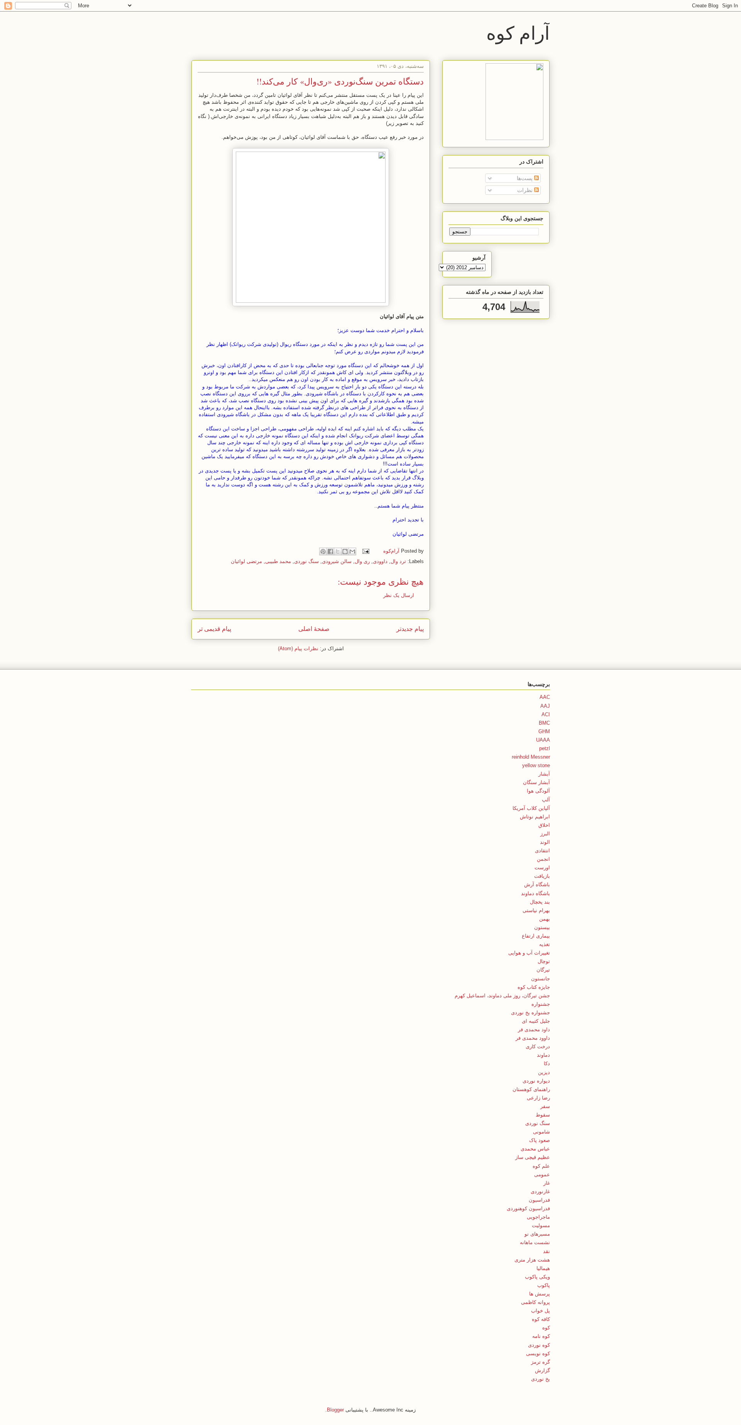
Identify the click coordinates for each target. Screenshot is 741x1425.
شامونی (541, 1132)
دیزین (544, 1072)
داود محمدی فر (534, 1029)
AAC (545, 697)
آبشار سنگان (536, 782)
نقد (546, 1251)
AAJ (545, 706)
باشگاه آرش (537, 884)
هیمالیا (543, 1268)
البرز (545, 833)
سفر (545, 1106)
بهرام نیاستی (536, 910)
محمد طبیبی (278, 561)
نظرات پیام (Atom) (298, 648)
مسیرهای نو (537, 1234)
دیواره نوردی (536, 1081)
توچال (544, 961)
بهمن (544, 919)
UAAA (543, 740)
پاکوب (543, 1285)
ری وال (362, 561)
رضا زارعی (538, 1098)
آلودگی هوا (538, 791)
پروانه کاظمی (535, 1302)
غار (546, 1183)
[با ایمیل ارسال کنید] (352, 551)
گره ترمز (540, 1362)
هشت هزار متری (532, 1260)
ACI (545, 714)
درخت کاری (538, 1046)
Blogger (335, 1410)
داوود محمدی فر (533, 1038)
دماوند (543, 1055)
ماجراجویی (538, 1217)
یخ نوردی (540, 1379)
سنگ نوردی (306, 561)
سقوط (543, 1115)
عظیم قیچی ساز (532, 1157)
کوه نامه (541, 1336)
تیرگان (543, 970)
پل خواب (540, 1311)
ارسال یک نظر (398, 595)
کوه (546, 1328)
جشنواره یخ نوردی (530, 1012)
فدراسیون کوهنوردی (528, 1208)
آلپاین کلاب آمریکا (531, 808)
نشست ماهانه (535, 1242)
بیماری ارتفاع (536, 936)
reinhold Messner (531, 757)
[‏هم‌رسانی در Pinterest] (323, 551)
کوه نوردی (539, 1345)
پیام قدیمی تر (214, 629)
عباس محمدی (535, 1149)
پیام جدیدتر (410, 629)
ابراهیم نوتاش (535, 817)
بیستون (542, 927)
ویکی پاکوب (537, 1277)
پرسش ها (539, 1294)
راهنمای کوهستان (531, 1089)
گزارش (542, 1370)
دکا (547, 1063)
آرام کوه (518, 32)
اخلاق (544, 825)
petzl (544, 748)
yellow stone (536, 765)
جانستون (540, 978)
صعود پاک (539, 1140)
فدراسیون (539, 1200)
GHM (544, 731)
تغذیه (544, 944)
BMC (544, 723)
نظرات (525, 190)
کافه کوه (541, 1319)
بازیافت (542, 876)
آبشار (544, 774)
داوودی (380, 561)
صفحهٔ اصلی (314, 629)
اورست (542, 867)
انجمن (543, 859)
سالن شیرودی (337, 561)
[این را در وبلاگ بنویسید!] (345, 551)
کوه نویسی (538, 1353)
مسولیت (541, 1225)
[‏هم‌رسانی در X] (338, 551)
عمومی (542, 1174)
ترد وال (398, 561)
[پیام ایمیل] (366, 551)
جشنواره (540, 1004)
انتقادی (542, 850)
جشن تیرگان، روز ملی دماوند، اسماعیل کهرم (502, 995)
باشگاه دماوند (535, 893)
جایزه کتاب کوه (534, 987)
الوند (545, 842)
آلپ (546, 800)
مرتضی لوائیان (246, 561)
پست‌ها (525, 178)
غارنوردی (540, 1191)
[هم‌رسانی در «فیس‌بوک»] (330, 551)
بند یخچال (540, 902)
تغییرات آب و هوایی (529, 953)
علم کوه (541, 1166)
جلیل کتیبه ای (536, 1021)
